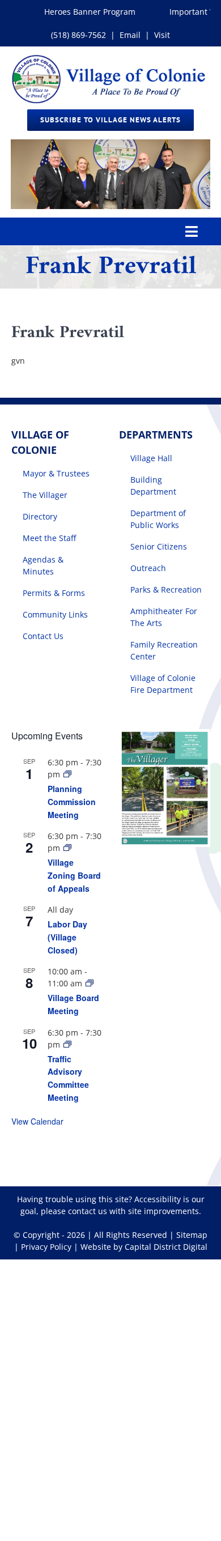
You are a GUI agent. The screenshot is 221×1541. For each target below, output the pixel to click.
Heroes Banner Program (83, 11)
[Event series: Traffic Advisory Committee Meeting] (67, 1044)
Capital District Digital (166, 1246)
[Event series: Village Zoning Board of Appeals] (67, 847)
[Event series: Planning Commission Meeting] (67, 774)
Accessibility (157, 1199)
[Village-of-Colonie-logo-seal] (110, 58)
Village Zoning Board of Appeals (74, 875)
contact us (87, 1211)
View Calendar (37, 1121)
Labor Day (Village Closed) (67, 936)
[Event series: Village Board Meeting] (90, 983)
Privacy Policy (46, 1246)
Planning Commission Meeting (72, 801)
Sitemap (191, 1234)
